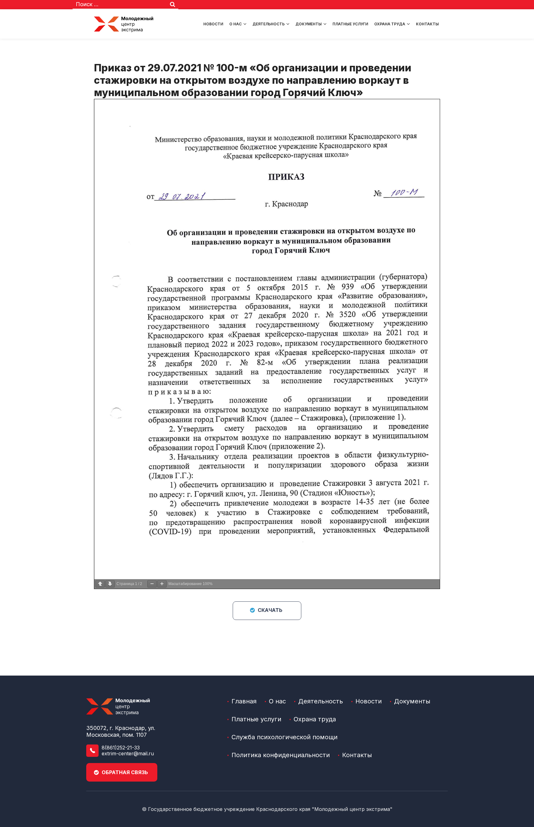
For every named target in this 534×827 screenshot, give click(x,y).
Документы (308, 24)
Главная (243, 701)
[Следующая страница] (110, 583)
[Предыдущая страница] (100, 583)
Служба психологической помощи (284, 737)
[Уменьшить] (152, 583)
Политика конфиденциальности (280, 755)
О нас (235, 24)
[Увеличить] (162, 583)
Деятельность (268, 24)
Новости (213, 24)
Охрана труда (389, 24)
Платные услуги (350, 24)
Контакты (427, 24)
